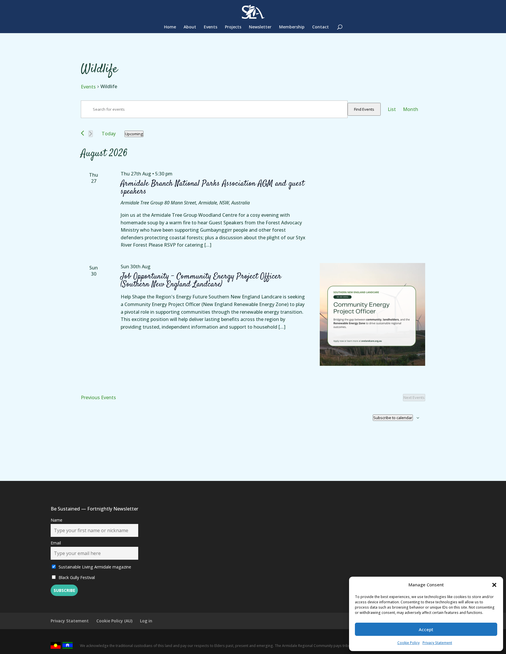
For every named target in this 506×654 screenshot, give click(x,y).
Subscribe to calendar (392, 417)
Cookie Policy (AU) (114, 621)
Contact (320, 27)
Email (56, 543)
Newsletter (260, 27)
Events (210, 27)
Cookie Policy (408, 642)
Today (109, 133)
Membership (292, 27)
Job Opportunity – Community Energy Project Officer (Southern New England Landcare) (201, 280)
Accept (426, 629)
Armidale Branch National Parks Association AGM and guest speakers (212, 187)
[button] (494, 585)
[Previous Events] (82, 133)
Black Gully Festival (76, 577)
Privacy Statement (437, 642)
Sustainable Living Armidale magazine (94, 567)
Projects (233, 27)
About (190, 27)
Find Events (364, 109)
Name (56, 520)
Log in (146, 621)
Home (170, 27)
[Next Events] (90, 133)
